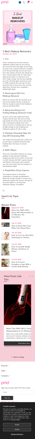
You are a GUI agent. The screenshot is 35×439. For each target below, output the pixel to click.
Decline (17, 429)
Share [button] (7, 59)
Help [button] (3, 371)
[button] (32, 2)
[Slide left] (29, 276)
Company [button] (5, 376)
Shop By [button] (4, 366)
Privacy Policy (15, 419)
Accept (17, 424)
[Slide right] (32, 276)
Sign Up (7, 398)
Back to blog (19, 357)
